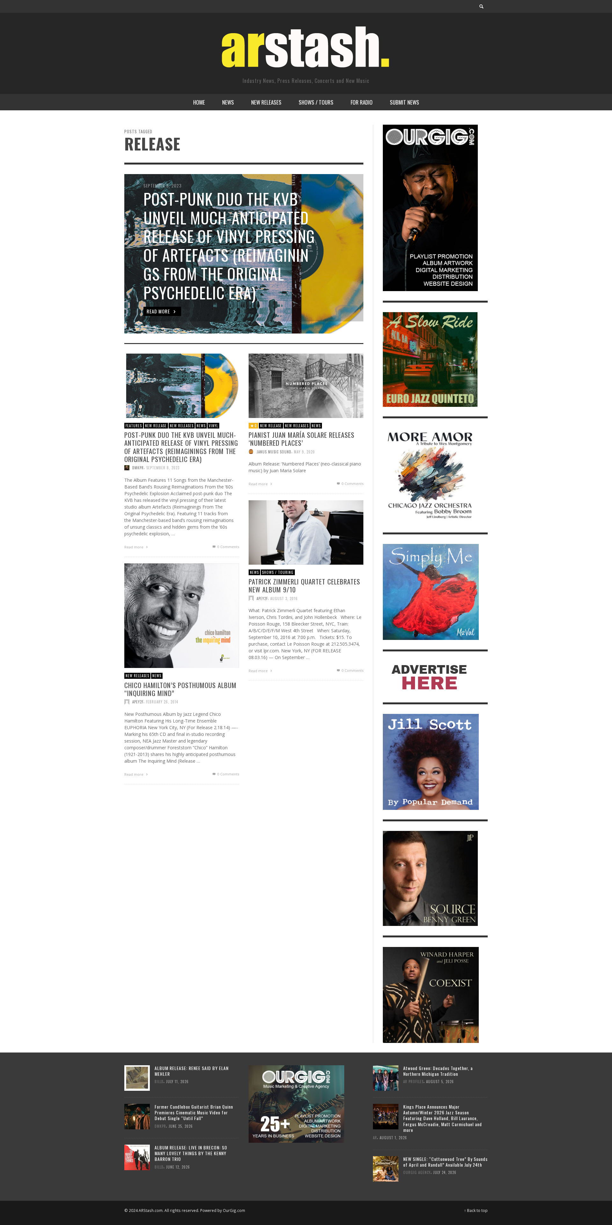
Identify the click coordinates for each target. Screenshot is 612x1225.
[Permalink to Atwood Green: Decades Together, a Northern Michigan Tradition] (385, 1077)
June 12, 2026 (178, 1166)
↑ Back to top (476, 1210)
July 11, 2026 (177, 1081)
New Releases (181, 425)
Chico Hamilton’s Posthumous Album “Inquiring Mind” (180, 689)
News (201, 425)
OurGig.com (234, 1210)
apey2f (262, 598)
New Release (156, 425)
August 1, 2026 (393, 1137)
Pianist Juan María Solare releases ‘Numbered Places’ (301, 439)
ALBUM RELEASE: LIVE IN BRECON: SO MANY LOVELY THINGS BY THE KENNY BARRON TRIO (191, 1153)
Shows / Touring (278, 572)
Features (134, 425)
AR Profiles (413, 1081)
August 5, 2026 (440, 1081)
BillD (159, 1081)
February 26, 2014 (162, 701)
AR (375, 1137)
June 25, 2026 (181, 1125)
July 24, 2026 (444, 1172)
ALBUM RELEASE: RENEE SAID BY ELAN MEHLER (192, 1071)
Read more (134, 547)
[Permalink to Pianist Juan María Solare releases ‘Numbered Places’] (306, 385)
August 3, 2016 (284, 598)
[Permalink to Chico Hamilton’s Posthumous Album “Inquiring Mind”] (181, 615)
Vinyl (213, 425)
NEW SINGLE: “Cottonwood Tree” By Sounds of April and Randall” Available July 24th (445, 1161)
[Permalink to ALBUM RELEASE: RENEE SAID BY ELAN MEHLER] (137, 1077)
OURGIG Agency (417, 1172)
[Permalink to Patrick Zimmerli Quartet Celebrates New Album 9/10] (306, 532)
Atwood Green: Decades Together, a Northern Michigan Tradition (438, 1071)
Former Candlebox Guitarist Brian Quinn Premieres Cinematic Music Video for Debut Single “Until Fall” (194, 1112)
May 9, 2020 (304, 451)
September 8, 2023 (162, 467)
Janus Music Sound (274, 451)
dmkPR (138, 467)
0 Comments (227, 546)
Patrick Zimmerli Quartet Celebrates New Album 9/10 (304, 585)
